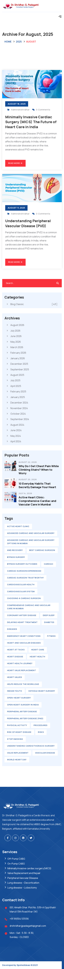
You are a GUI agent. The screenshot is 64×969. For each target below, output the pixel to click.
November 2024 (19, 408)
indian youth (14, 691)
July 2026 (15, 330)
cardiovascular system (21, 591)
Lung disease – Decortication (23, 882)
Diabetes (49, 622)
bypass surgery (16, 557)
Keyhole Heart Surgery (42, 691)
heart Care (37, 649)
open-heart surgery (19, 698)
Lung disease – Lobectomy (22, 887)
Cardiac (48, 564)
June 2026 (16, 336)
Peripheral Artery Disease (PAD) (25, 718)
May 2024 (15, 436)
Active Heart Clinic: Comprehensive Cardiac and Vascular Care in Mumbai (37, 501)
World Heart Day (16, 759)
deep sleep (49, 615)
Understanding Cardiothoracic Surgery (31, 746)
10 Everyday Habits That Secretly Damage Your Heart (37, 485)
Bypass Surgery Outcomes (22, 564)
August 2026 (17, 325)
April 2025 (15, 386)
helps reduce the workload (23, 684)
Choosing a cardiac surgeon (24, 598)
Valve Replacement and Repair (23, 873)
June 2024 (16, 430)
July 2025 (15, 380)
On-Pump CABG (16, 863)
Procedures (40, 725)
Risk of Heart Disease (19, 732)
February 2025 (18, 391)
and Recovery (15, 550)
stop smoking (15, 739)
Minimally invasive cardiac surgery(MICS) (29, 868)
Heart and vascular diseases (24, 643)
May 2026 (15, 341)
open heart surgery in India (23, 704)
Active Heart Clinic (18, 526)
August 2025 (17, 375)
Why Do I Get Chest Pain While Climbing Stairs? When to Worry (39, 469)
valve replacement (18, 753)
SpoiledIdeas (23, 965)
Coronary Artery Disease (21, 615)
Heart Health (37, 656)
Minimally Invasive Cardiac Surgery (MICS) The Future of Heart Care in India (31, 121)
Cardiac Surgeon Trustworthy (25, 577)
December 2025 (19, 363)
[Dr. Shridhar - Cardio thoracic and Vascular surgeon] (32, 5)
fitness (51, 636)
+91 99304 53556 (19, 918)
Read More (14, 163)
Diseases (12, 629)
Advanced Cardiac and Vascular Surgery (30, 533)
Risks (41, 732)
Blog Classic (33, 304)
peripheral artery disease (22, 711)
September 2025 (19, 369)
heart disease (15, 656)
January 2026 (17, 358)
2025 (19, 41)
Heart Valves (14, 677)
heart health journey (19, 663)
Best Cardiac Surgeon (42, 550)
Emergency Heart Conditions (24, 636)
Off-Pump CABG (16, 858)
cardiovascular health (21, 584)
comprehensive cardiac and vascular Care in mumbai (28, 607)
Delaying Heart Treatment (22, 622)
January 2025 (17, 397)
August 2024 (17, 424)
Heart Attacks (16, 649)
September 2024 (19, 419)
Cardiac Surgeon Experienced (24, 571)
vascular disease (45, 753)
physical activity (17, 725)
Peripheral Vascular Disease (22, 878)
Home (7, 41)
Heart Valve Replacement (21, 670)
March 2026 (16, 347)
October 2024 (18, 413)
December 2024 (19, 402)
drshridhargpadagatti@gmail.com (28, 925)
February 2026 (18, 352)
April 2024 (15, 441)
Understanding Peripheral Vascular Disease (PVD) (28, 223)
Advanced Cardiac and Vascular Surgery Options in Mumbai (30, 542)
